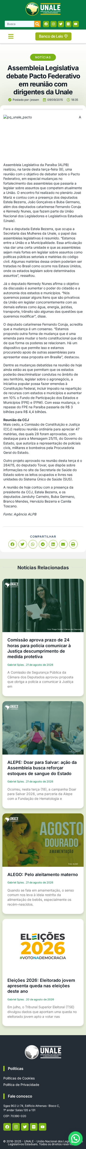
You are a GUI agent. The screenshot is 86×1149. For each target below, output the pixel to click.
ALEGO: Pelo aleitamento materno (42, 874)
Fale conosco (20, 1096)
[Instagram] (53, 24)
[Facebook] (46, 24)
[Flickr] (68, 24)
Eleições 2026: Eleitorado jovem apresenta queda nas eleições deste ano (41, 986)
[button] (10, 36)
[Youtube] (76, 24)
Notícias (43, 57)
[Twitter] (61, 24)
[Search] (37, 24)
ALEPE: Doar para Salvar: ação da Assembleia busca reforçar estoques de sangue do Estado (42, 768)
